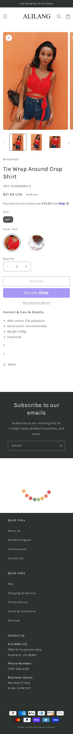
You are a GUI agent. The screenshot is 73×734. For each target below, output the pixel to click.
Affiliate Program (20, 540)
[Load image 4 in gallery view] (55, 142)
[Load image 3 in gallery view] (36, 142)
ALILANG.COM (31, 727)
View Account (17, 549)
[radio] (8, 219)
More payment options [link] (36, 302)
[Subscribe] (60, 446)
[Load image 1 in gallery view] (18, 142)
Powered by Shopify (46, 727)
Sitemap (14, 620)
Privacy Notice (18, 602)
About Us (14, 530)
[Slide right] (68, 143)
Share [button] (12, 364)
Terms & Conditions (22, 611)
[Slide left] (4, 143)
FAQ (10, 584)
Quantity (8, 258)
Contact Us (16, 558)
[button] (5, 16)
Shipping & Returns (22, 593)
